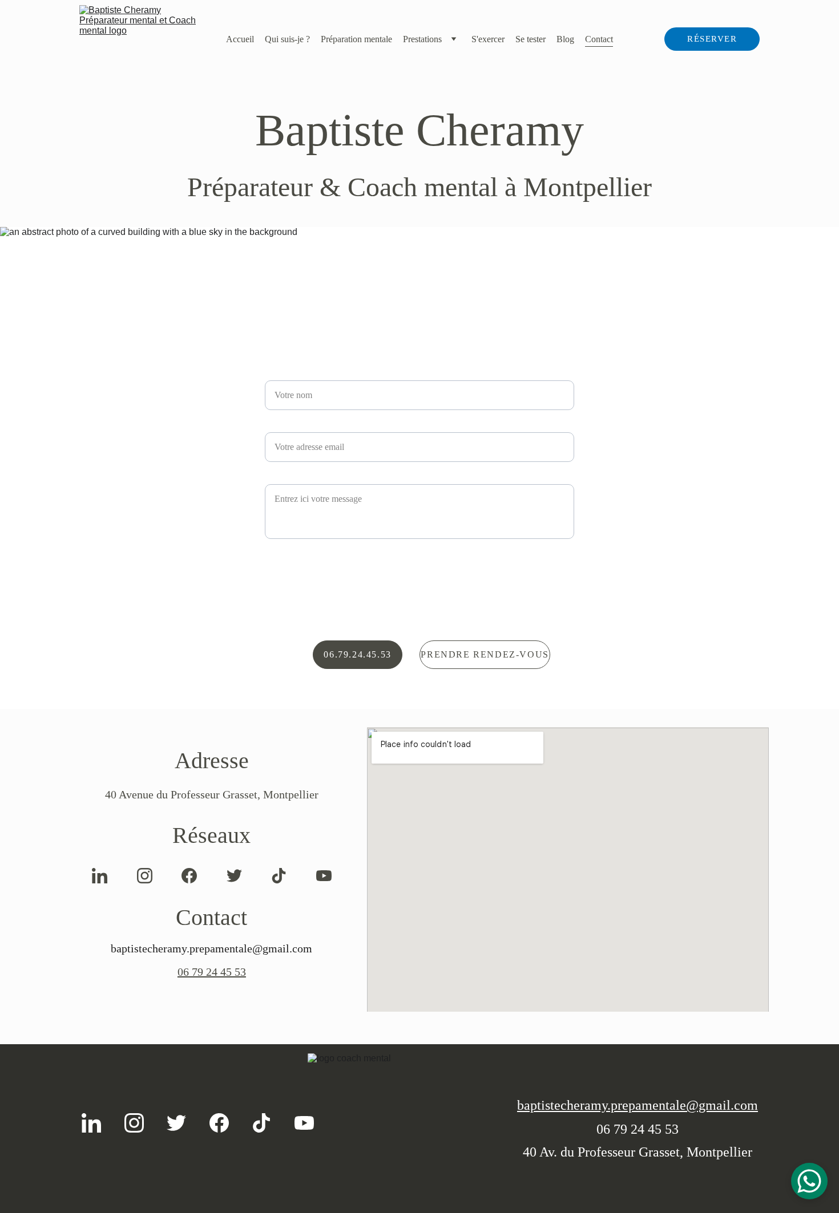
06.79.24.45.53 (357, 654)
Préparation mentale (356, 39)
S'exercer (488, 39)
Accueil (240, 39)
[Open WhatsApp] (809, 1181)
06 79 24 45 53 (212, 971)
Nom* (277, 373)
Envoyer (420, 563)
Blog (565, 39)
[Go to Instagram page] (144, 875)
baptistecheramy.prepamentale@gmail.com (637, 1105)
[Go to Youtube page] (324, 875)
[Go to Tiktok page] (279, 875)
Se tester (530, 39)
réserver (712, 38)
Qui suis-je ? (287, 39)
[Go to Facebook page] (189, 875)
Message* (285, 477)
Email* (279, 425)
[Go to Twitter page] (234, 875)
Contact (599, 39)
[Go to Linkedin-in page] (99, 875)
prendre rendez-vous (484, 654)
